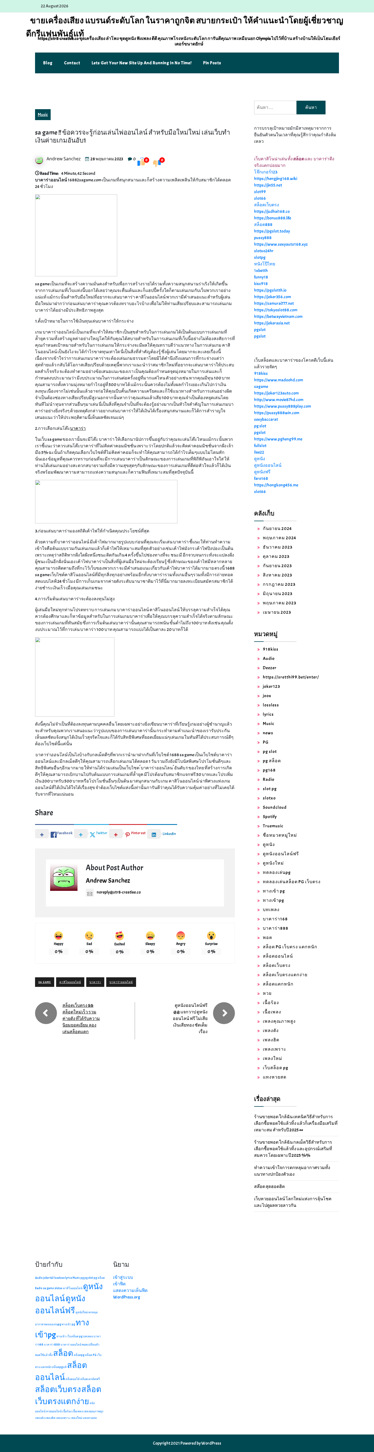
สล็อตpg (79, 1355)
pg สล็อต (272, 761)
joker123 (271, 686)
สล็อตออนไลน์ (278, 956)
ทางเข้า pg (274, 891)
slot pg (270, 789)
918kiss (261, 373)
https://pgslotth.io (270, 290)
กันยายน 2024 (277, 528)
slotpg (260, 257)
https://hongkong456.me (276, 485)
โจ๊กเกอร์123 (265, 172)
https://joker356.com (272, 297)
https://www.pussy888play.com (282, 406)
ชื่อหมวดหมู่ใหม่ (280, 835)
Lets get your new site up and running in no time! (142, 63)
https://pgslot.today (272, 231)
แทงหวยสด (274, 1077)
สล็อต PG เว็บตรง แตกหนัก (290, 947)
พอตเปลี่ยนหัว (90, 1344)
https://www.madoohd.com (278, 380)
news (268, 733)
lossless (271, 705)
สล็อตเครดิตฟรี (90, 1379)
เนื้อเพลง (272, 1012)
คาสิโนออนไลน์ (70, 982)
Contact (72, 63)
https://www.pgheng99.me (278, 439)
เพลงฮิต (271, 1040)
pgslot (260, 329)
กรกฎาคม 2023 (279, 584)
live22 (259, 452)
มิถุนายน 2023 (277, 593)
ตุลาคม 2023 (276, 556)
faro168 (261, 478)
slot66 (260, 198)
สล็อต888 (263, 224)
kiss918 (261, 283)
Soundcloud (275, 807)
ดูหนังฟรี (262, 472)
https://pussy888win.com (276, 413)
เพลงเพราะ (274, 1049)
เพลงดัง (271, 1030)
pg (82, 1278)
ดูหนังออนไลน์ (267, 465)
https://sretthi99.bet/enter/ (291, 677)
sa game (44, 982)
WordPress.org (126, 1297)
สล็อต (63, 1353)
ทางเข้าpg (273, 900)
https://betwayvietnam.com (278, 316)
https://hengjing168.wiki (275, 178)
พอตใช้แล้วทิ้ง (44, 1355)
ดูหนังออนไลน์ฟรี (281, 854)
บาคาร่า (78, 428)
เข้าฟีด (119, 1284)
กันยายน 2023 (277, 566)
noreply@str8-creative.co (119, 892)
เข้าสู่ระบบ (123, 1277)
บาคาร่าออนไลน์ (121, 982)
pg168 (269, 770)
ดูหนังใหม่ (273, 863)
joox (267, 696)
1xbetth (261, 270)
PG (266, 742)
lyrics (268, 714)
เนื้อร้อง (271, 1002)
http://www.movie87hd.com (278, 399)
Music (43, 114)
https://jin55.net (268, 185)
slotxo (269, 798)
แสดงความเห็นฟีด (130, 1290)
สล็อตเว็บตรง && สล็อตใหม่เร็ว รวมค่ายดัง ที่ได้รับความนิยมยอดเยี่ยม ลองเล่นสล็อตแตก (81, 1018)
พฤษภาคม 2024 (279, 538)
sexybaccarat (266, 419)
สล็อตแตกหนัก (278, 984)
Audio (269, 658)
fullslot (260, 445)
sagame (261, 386)
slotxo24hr (264, 251)
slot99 (260, 192)
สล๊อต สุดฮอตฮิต (269, 1186)
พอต (267, 937)
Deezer (270, 668)
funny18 (261, 277)
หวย (267, 993)
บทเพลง (271, 909)
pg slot (260, 426)
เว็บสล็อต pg (275, 1068)
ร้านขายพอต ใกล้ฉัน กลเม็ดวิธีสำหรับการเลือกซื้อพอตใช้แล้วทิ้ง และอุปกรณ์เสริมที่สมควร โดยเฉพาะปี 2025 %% (293, 1149)
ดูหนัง (259, 459)
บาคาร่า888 (275, 928)
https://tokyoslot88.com (275, 310)
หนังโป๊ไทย (264, 264)
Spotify (270, 816)
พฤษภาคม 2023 (279, 603)
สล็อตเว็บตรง (266, 205)
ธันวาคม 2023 (277, 547)
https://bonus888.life (272, 218)
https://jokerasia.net (272, 323)
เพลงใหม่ (272, 1058)
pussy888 (263, 237)
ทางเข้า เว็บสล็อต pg (69, 1336)
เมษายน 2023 (277, 612)
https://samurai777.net (274, 303)
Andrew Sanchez (63, 159)
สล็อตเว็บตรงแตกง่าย (285, 975)
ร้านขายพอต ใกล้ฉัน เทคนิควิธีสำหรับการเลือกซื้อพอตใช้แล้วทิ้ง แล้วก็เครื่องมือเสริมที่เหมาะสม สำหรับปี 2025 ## (296, 1123)
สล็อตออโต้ (72, 1379)
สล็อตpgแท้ (59, 1367)
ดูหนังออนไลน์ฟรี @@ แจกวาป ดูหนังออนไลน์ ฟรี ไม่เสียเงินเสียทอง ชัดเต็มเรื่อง (190, 1018)
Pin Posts (212, 63)
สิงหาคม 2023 (277, 575)
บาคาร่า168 (275, 919)
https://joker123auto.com (276, 393)
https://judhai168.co (272, 211)
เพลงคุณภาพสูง (279, 1021)
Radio (268, 779)
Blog (48, 63)
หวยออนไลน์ (54, 1411)
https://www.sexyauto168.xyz (281, 244)
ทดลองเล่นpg (277, 872)
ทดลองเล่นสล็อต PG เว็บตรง (292, 882)
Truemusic (273, 826)
